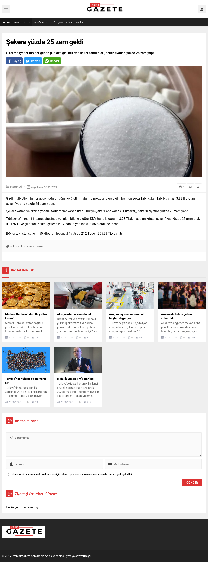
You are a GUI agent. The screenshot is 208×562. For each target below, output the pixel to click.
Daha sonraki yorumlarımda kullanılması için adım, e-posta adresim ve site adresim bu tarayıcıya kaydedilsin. (72, 474)
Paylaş (17, 61)
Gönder (54, 61)
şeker (13, 246)
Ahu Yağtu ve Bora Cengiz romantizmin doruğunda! (66, 22)
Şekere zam (25, 246)
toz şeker (38, 246)
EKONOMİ (16, 187)
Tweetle (35, 61)
